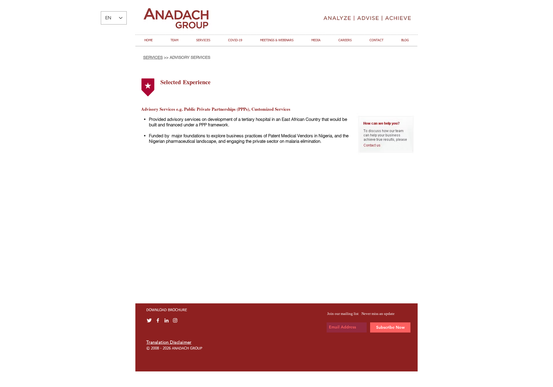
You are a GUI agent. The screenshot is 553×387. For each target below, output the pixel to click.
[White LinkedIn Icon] (166, 320)
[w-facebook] (158, 320)
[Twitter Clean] (149, 320)
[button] (174, 40)
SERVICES (153, 57)
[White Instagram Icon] (175, 320)
